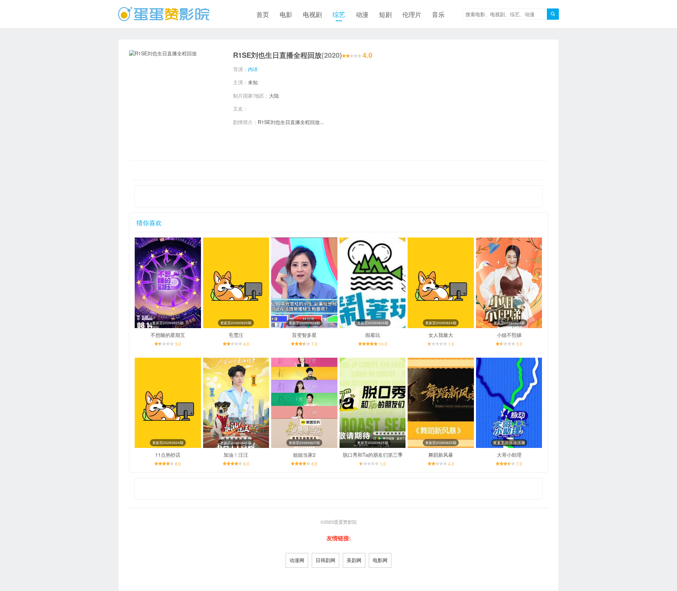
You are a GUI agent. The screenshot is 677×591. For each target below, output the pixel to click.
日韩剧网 (325, 560)
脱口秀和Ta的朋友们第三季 (373, 454)
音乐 (438, 14)
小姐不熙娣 (509, 334)
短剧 (385, 14)
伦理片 (411, 14)
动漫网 (296, 560)
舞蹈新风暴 (440, 454)
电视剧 (312, 14)
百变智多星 (304, 334)
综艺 (339, 14)
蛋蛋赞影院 (345, 521)
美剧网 (354, 560)
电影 (286, 14)
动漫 (362, 14)
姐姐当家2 (304, 454)
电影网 (380, 560)
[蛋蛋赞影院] (163, 14)
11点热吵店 (168, 454)
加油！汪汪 (236, 454)
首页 (262, 14)
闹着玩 (372, 334)
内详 (253, 69)
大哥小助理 (509, 454)
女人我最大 (440, 334)
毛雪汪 (235, 334)
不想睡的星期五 (168, 334)
